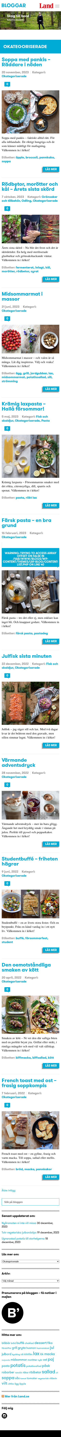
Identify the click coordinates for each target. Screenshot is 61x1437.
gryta (22, 1348)
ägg (18, 373)
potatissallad (36, 377)
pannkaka (46, 157)
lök (42, 1354)
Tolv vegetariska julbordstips (19, 1232)
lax (50, 373)
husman (31, 1348)
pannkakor (44, 1169)
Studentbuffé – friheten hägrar (30, 861)
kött (51, 1058)
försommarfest (36, 938)
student (7, 942)
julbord (6, 1354)
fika (50, 1343)
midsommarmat (13, 377)
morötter (8, 271)
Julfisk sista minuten (27, 656)
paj (51, 1359)
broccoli (32, 157)
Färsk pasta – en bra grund (26, 522)
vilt (4, 1383)
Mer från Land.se (17, 1396)
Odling (26, 201)
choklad (29, 1343)
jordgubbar (38, 373)
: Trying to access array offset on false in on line (30, 558)
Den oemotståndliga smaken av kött (26, 967)
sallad (48, 1371)
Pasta (45, 420)
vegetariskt (43, 1378)
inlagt (39, 267)
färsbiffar (6, 1348)
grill (26, 373)
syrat (34, 271)
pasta (20, 498)
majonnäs (6, 1360)
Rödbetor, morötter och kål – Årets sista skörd (30, 186)
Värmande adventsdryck (18, 762)
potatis (18, 1365)
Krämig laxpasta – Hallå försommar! (24, 406)
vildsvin (53, 1378)
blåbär (6, 1343)
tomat (23, 1378)
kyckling (16, 1354)
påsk (46, 1365)
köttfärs (28, 1354)
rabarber (8, 1372)
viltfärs (11, 1384)
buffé (20, 938)
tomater (32, 1378)
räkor (25, 1372)
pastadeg (41, 633)
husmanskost (43, 1348)
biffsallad (39, 1058)
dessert (40, 1342)
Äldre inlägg (8, 1190)
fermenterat (25, 267)
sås (17, 1378)
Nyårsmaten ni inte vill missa (19, 1223)
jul (52, 1347)
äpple (20, 157)
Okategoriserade (14, 76)
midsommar (19, 1360)
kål (47, 267)
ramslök (18, 1372)
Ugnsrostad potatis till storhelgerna (23, 1238)
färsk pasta (24, 633)
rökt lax (31, 498)
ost (45, 1360)
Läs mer (51, 169)
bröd (19, 1169)
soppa (6, 161)
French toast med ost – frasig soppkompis (29, 1082)
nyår (40, 1359)
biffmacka (23, 1058)
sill (49, 377)
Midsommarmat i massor (22, 296)
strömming (10, 381)
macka (29, 1169)
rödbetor (22, 271)
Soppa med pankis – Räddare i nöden (26, 62)
